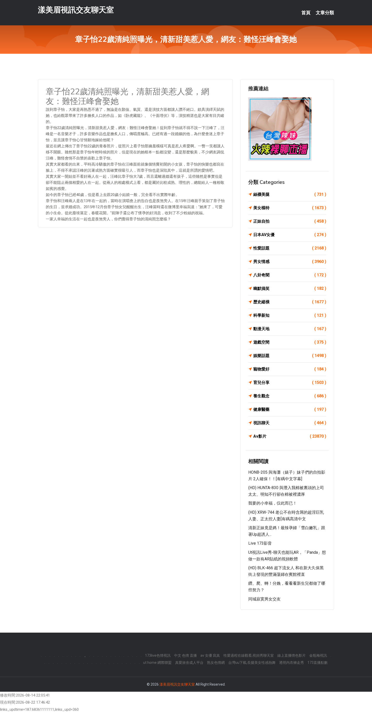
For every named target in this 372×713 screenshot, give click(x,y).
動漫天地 (289, 328)
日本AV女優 (289, 234)
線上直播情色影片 (291, 655)
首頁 (306, 12)
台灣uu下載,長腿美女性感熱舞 (252, 663)
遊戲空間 (289, 342)
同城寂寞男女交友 (264, 599)
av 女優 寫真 (210, 655)
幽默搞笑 (289, 288)
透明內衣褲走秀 (291, 663)
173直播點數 (317, 663)
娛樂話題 (289, 355)
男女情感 (289, 261)
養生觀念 (289, 396)
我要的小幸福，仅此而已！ (272, 503)
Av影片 (289, 436)
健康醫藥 (289, 409)
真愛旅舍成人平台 (189, 663)
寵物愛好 (289, 369)
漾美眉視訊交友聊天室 (76, 9)
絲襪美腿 (289, 194)
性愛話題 (289, 248)
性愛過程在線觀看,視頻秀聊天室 (248, 655)
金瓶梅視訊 (318, 655)
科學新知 (289, 315)
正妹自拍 (289, 221)
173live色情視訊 (158, 655)
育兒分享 (289, 382)
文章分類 (325, 12)
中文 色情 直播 (185, 655)
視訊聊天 (289, 422)
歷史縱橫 (289, 301)
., (85, 655)
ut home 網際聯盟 (157, 663)
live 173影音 (260, 543)
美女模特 (289, 207)
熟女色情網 (216, 663)
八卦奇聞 (289, 275)
